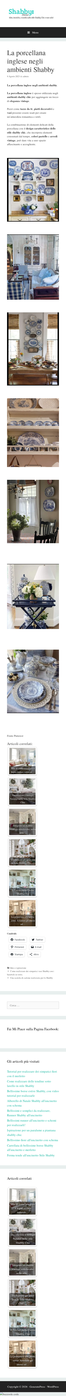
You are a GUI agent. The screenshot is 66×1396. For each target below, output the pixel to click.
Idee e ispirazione (18, 967)
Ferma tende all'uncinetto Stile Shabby (31, 1155)
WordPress (53, 1386)
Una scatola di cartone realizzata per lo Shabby (31, 977)
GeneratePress (37, 1386)
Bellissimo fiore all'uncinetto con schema (32, 1140)
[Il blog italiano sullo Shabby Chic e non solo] (33, 13)
